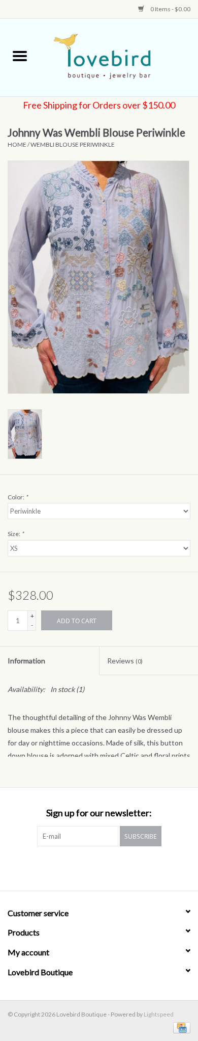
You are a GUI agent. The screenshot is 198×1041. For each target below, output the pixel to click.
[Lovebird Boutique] (118, 56)
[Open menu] (20, 55)
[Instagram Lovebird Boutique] (108, 867)
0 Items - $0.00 (169, 9)
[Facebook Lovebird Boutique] (90, 867)
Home (17, 144)
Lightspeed (159, 1014)
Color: (18, 497)
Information (26, 660)
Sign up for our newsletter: (99, 813)
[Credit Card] (180, 1027)
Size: (16, 534)
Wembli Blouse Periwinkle (72, 144)
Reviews (125, 660)
